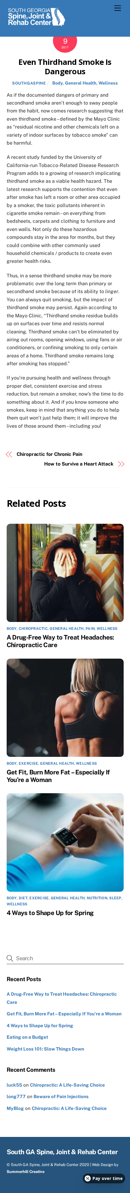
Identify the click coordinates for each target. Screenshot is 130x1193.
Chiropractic (33, 629)
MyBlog (15, 1108)
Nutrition (97, 898)
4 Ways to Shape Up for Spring (50, 913)
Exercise (28, 763)
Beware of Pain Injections (61, 1096)
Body (57, 82)
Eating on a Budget (27, 1037)
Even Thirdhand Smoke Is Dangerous (64, 67)
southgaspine (29, 83)
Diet (23, 898)
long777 (16, 1096)
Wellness (108, 82)
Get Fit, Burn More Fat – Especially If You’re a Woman (64, 1013)
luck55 (14, 1085)
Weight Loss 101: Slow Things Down (45, 1048)
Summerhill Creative (25, 1171)
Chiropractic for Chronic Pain (49, 454)
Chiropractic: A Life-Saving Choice (67, 1085)
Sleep (115, 898)
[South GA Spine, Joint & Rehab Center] (37, 25)
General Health (80, 82)
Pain (90, 629)
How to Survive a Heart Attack (78, 464)
